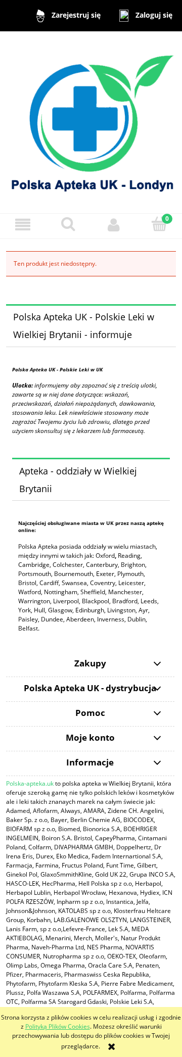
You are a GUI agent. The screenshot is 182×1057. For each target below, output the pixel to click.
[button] (23, 224)
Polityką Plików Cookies (57, 1026)
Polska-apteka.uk (30, 783)
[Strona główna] (91, 121)
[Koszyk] (159, 224)
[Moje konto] (113, 224)
